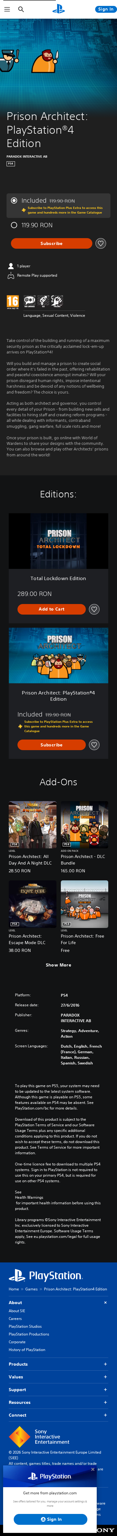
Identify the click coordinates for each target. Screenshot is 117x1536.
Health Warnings (29, 1197)
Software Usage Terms (97, 1509)
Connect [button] (17, 1415)
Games (31, 1289)
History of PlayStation (27, 1349)
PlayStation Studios (25, 1326)
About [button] (15, 1302)
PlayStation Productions (29, 1334)
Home (14, 1289)
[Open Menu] (7, 9)
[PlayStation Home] (58, 9)
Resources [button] (20, 1402)
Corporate (17, 1342)
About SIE (17, 1310)
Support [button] (17, 1389)
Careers (15, 1318)
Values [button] (16, 1377)
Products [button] (18, 1364)
